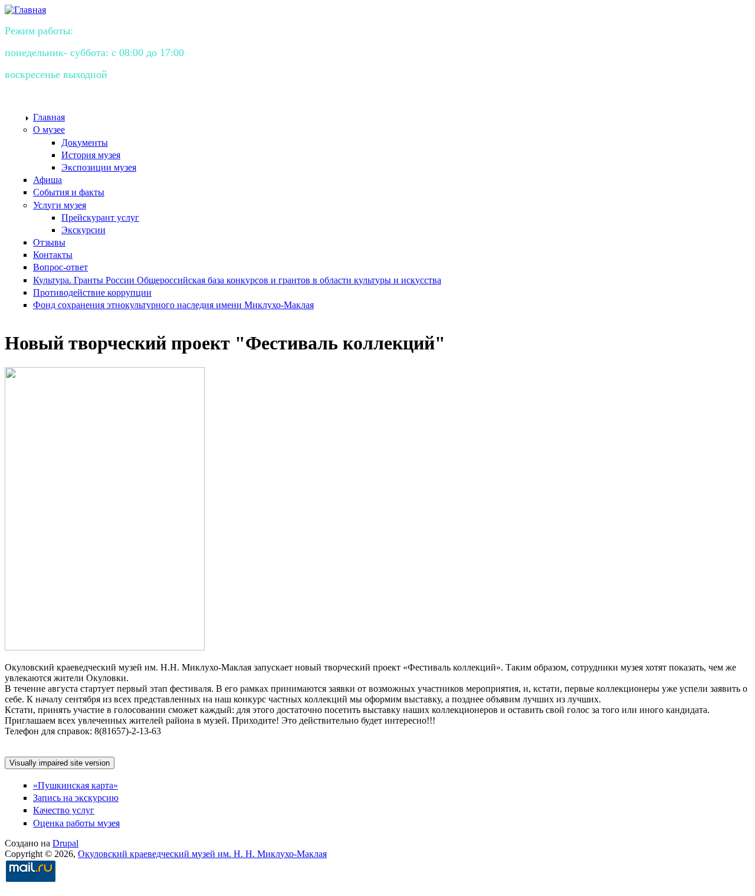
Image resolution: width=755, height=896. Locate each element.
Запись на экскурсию (76, 798)
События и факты (68, 192)
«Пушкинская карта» (75, 785)
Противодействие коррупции (92, 292)
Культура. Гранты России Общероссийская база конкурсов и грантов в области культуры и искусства (237, 280)
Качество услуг (63, 810)
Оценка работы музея (76, 823)
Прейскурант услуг (100, 217)
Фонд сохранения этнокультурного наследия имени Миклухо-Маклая (173, 305)
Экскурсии (83, 230)
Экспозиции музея (98, 167)
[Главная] (25, 10)
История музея (90, 155)
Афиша (47, 180)
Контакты (53, 255)
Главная (49, 117)
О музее (49, 130)
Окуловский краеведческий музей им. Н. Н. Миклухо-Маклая (202, 854)
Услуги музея (59, 205)
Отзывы (49, 242)
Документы (84, 143)
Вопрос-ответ (60, 267)
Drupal (65, 843)
